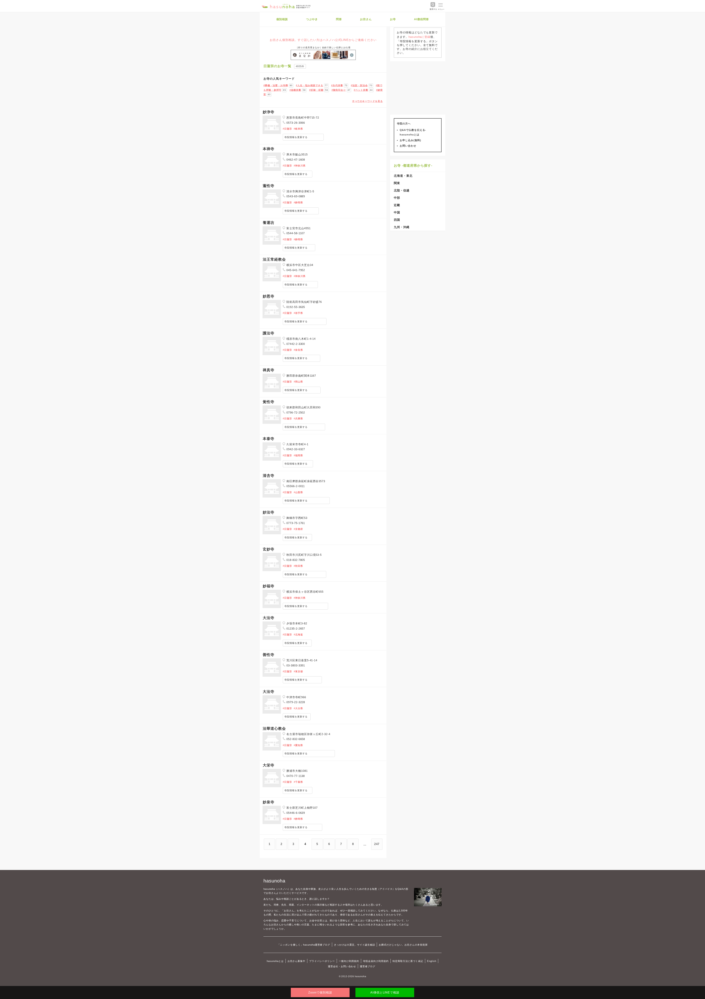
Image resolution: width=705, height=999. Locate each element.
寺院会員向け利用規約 (376, 961)
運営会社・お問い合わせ (342, 966)
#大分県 (298, 708)
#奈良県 (298, 350)
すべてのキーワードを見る (367, 101)
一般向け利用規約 (349, 961)
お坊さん (366, 19)
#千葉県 (298, 782)
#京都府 (298, 529)
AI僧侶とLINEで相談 (384, 992)
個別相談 (282, 19)
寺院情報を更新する (296, 137)
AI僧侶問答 (421, 19)
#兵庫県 (298, 418)
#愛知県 (298, 745)
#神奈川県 (300, 165)
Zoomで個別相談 (320, 992)
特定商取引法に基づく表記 (408, 961)
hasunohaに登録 (419, 36)
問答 (339, 19)
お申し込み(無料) (410, 140)
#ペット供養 (361, 90)
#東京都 (298, 671)
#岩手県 (298, 313)
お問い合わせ (408, 145)
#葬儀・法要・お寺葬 (275, 85)
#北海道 (298, 634)
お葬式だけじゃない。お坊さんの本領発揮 (403, 944)
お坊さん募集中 (297, 961)
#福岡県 (298, 455)
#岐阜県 (298, 128)
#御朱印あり (339, 90)
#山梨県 (298, 492)
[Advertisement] (417, 88)
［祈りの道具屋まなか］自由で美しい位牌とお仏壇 (323, 47)
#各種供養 (295, 90)
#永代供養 (337, 85)
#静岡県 (298, 202)
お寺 (393, 19)
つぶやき (312, 19)
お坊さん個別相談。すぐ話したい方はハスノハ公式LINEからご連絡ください (323, 39)
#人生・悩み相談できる (309, 85)
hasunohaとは (275, 961)
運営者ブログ (367, 966)
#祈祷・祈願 (316, 90)
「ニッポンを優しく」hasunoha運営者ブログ (303, 944)
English (431, 961)
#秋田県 (298, 566)
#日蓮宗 (287, 128)
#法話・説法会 (359, 85)
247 (377, 844)
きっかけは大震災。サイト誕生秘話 (354, 944)
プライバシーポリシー (322, 961)
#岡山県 (298, 381)
